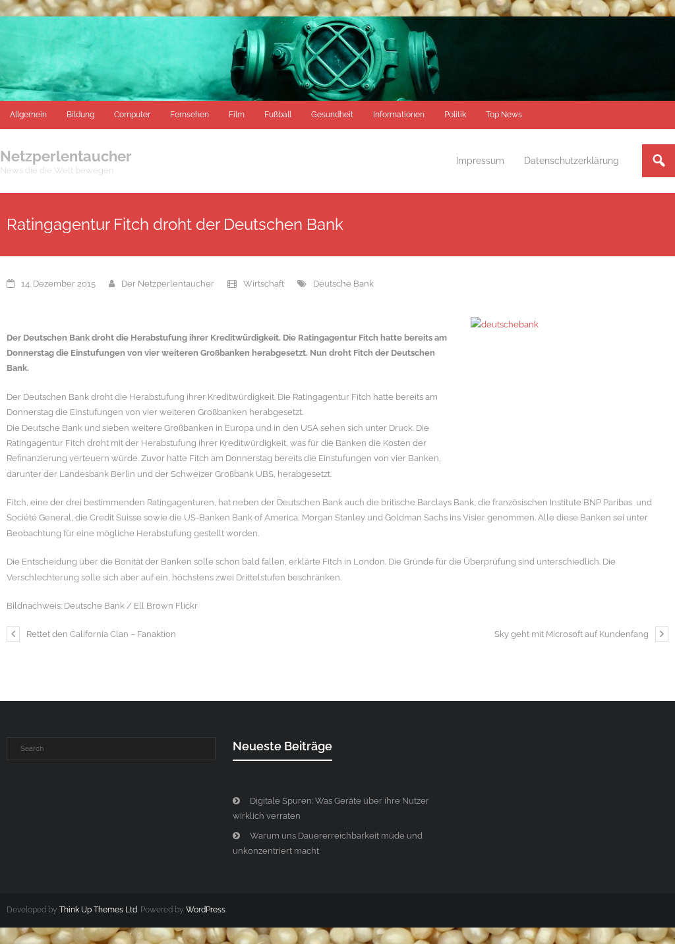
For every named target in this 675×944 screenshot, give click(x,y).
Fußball (277, 114)
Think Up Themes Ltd (98, 909)
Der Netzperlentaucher (167, 284)
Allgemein (28, 114)
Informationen (399, 114)
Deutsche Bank (343, 284)
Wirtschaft (263, 284)
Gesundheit (332, 114)
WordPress (205, 909)
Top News (504, 114)
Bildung (80, 114)
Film (237, 114)
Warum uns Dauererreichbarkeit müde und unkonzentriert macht (328, 843)
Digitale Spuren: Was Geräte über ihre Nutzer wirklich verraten (331, 808)
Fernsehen (189, 114)
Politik (455, 114)
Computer (132, 114)
